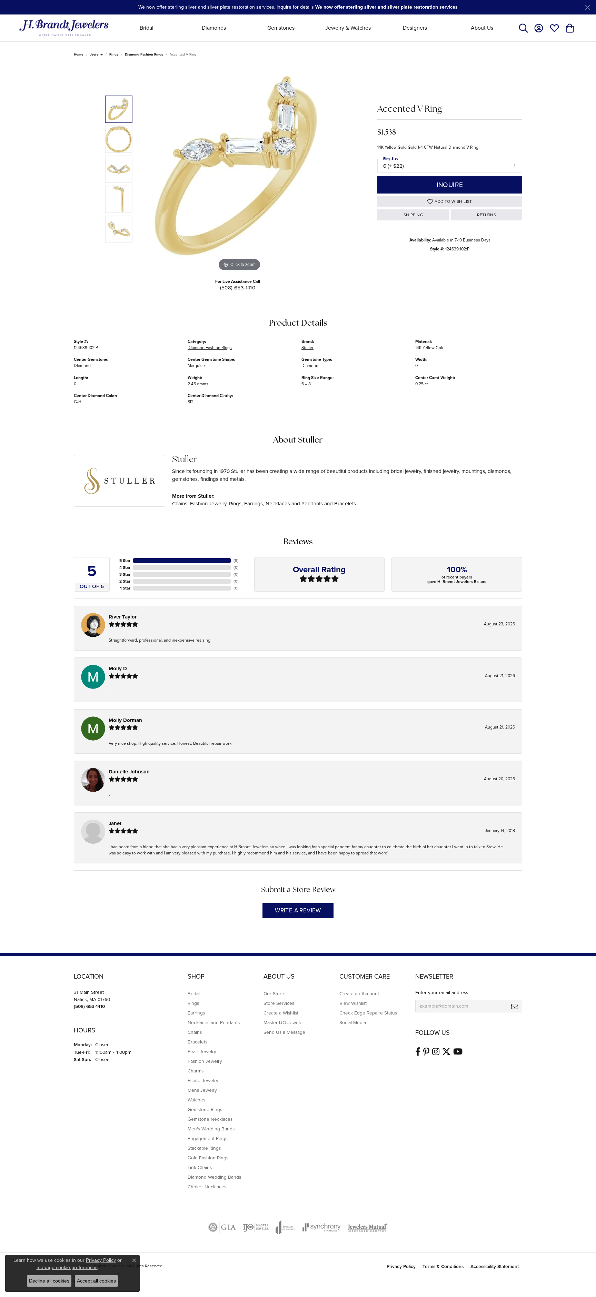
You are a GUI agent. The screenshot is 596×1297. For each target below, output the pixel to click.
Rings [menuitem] (193, 1003)
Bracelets (345, 503)
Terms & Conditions (443, 1266)
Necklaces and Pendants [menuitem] (214, 1022)
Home (78, 54)
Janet (115, 823)
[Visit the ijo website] (256, 1227)
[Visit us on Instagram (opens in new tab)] (435, 1052)
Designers (415, 28)
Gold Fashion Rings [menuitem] (208, 1157)
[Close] (587, 7)
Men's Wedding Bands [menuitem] (211, 1128)
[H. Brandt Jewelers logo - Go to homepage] (64, 27)
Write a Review (298, 910)
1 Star (125, 588)
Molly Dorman (125, 720)
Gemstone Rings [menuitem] (205, 1109)
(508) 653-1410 (238, 287)
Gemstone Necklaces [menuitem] (210, 1119)
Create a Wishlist (281, 1012)
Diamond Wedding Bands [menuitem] (214, 1177)
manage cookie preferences (67, 1267)
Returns (486, 215)
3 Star (124, 574)
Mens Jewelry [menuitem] (202, 1090)
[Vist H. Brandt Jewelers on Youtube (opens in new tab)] (458, 1052)
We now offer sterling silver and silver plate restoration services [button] (386, 7)
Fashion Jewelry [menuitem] (205, 1061)
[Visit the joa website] (286, 1227)
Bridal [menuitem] (194, 993)
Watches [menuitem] (196, 1099)
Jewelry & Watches (348, 28)
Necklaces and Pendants (294, 503)
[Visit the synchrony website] (321, 1227)
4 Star (124, 567)
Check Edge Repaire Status (368, 1012)
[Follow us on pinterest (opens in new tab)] (426, 1052)
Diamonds (214, 28)
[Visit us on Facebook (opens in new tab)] (417, 1052)
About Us (482, 28)
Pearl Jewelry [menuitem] (202, 1051)
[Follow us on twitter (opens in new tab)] (446, 1052)
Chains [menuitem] (195, 1032)
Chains (179, 503)
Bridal (146, 28)
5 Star (124, 560)
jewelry (96, 54)
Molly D (118, 668)
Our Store (274, 993)
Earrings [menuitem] (196, 1012)
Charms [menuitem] (195, 1070)
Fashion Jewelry (208, 503)
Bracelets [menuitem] (197, 1041)
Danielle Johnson (129, 771)
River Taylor (123, 617)
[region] (239, 169)
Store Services (279, 1003)
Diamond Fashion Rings (144, 54)
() (236, 560)
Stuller (307, 348)
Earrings (253, 503)
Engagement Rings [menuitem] (207, 1138)
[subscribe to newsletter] (514, 1006)
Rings (113, 54)
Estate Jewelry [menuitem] (203, 1080)
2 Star (124, 581)
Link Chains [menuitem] (200, 1167)
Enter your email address (441, 992)
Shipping (413, 215)
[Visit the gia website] (222, 1227)
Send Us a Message (284, 1032)
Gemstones (281, 28)
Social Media (352, 1022)
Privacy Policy (401, 1266)
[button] (523, 28)
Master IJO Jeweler (284, 1022)
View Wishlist (353, 1003)
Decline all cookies (49, 1281)
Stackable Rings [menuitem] (204, 1148)
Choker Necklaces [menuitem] (207, 1186)
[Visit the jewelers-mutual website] (367, 1227)
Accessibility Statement (494, 1266)
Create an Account (359, 993)
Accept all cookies (96, 1281)
